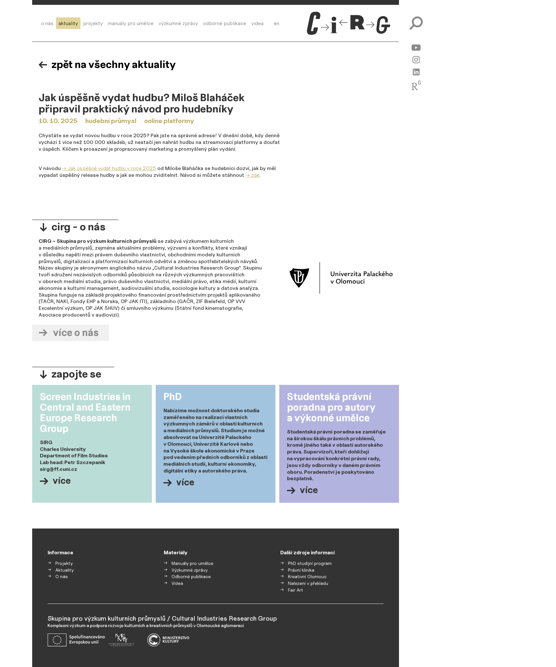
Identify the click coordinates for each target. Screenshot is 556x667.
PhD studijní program (310, 563)
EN (276, 23)
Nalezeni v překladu (308, 583)
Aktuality (68, 23)
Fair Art (295, 590)
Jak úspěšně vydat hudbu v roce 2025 (112, 168)
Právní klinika (301, 570)
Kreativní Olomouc (307, 576)
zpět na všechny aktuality (113, 64)
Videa (257, 23)
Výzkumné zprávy (178, 23)
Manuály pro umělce (130, 23)
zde (255, 175)
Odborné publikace (224, 23)
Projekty (93, 23)
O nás (47, 23)
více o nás (75, 332)
